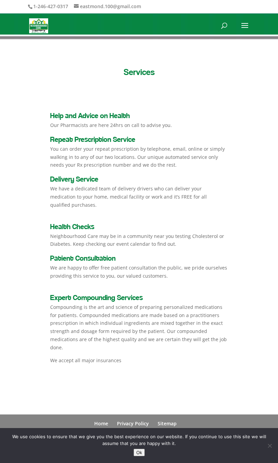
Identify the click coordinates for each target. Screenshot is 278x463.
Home (101, 423)
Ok (139, 452)
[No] (269, 445)
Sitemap (167, 423)
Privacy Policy (133, 423)
